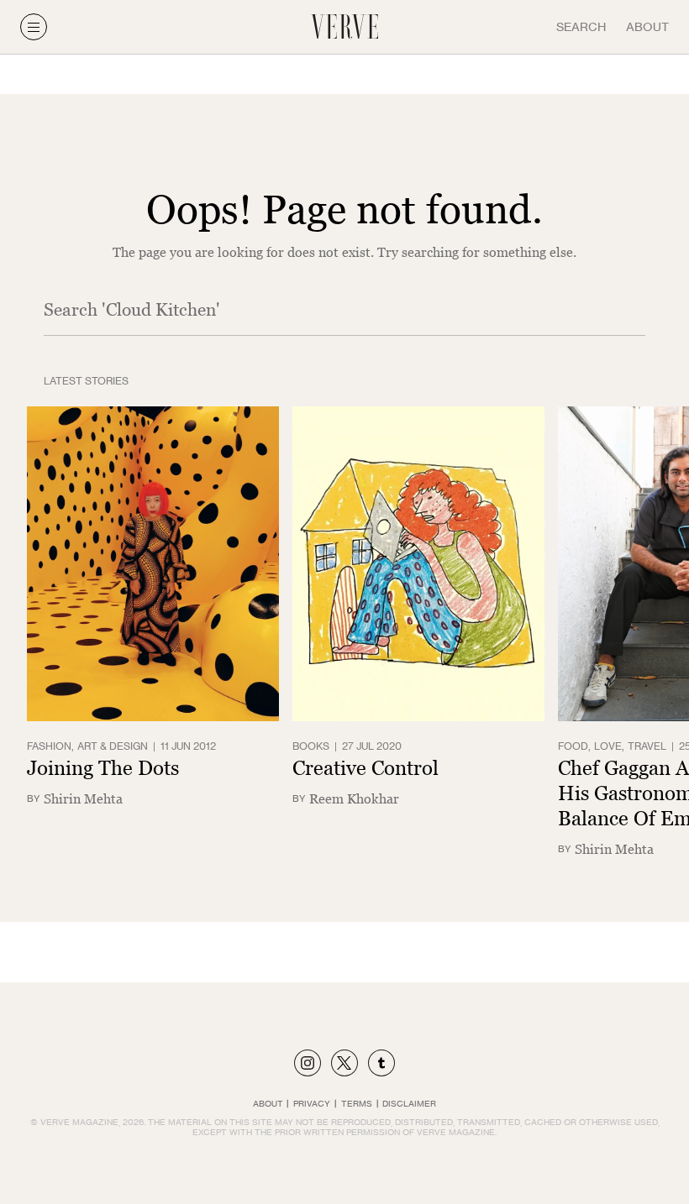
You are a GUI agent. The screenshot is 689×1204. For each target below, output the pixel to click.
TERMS (356, 1103)
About (647, 26)
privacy (311, 1103)
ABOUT (268, 1103)
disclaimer (409, 1103)
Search (581, 26)
